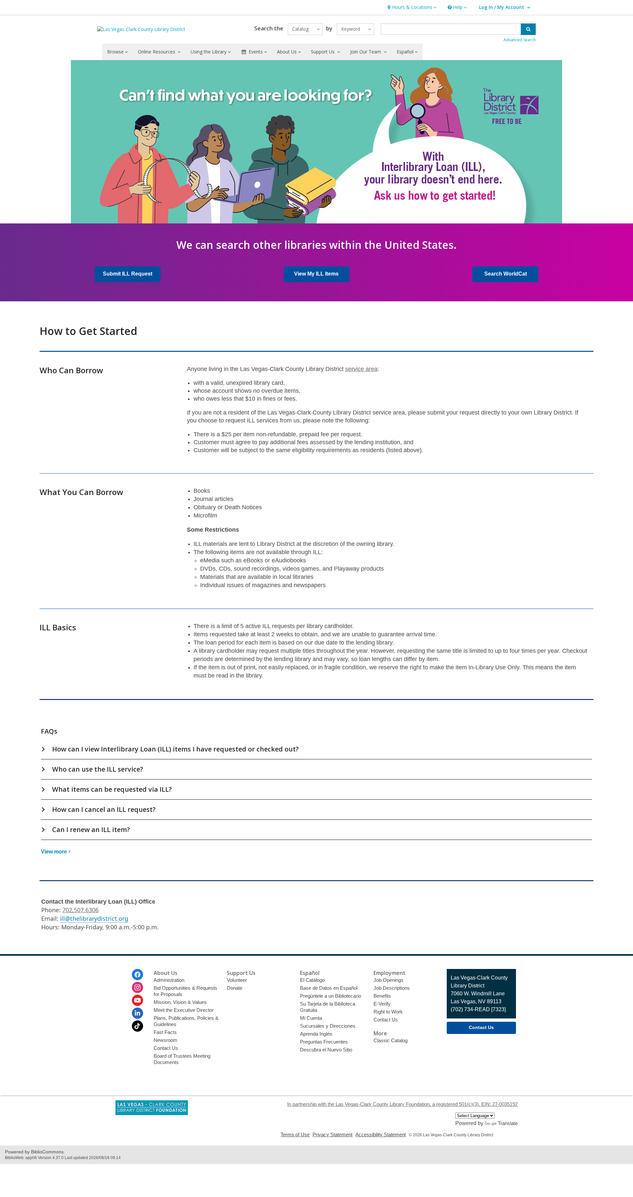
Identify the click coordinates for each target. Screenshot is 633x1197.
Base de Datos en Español (328, 988)
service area (361, 369)
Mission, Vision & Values (180, 1002)
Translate (508, 1123)
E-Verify (382, 1004)
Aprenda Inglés (316, 1034)
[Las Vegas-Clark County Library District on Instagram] (137, 987)
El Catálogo (312, 980)
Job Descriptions (392, 988)
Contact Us (166, 1048)
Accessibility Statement (380, 1134)
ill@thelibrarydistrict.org (94, 918)
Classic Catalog (390, 1040)
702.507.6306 (80, 910)
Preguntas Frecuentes (324, 1042)
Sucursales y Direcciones (327, 1026)
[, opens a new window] (151, 1113)
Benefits (382, 996)
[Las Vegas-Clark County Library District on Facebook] (137, 974)
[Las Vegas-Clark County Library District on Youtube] (137, 1000)
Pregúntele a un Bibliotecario (330, 996)
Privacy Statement (332, 1134)
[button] (411, 7)
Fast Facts (165, 1032)
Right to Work (388, 1011)
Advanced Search (519, 40)
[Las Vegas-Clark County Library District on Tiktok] (137, 1026)
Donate (234, 988)
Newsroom (165, 1040)
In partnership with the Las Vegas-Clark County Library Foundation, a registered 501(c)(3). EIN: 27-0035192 (402, 1104)
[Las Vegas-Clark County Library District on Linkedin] (137, 1013)
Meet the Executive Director (184, 1010)
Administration (169, 980)
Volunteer (237, 980)
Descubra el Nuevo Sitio (326, 1049)
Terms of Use (295, 1134)
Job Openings (389, 980)
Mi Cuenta (311, 1018)
